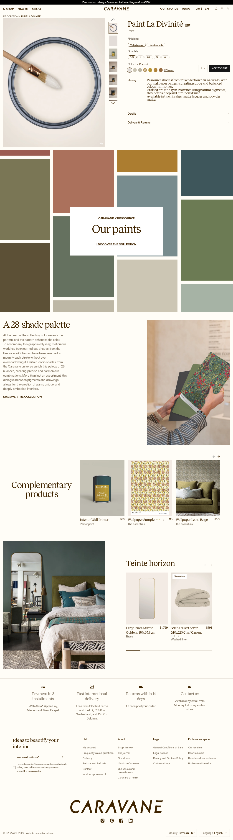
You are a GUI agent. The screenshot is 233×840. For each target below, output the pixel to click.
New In (23, 8)
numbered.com (45, 833)
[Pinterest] (112, 821)
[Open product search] (216, 9)
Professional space (199, 739)
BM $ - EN (203, 8)
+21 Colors (169, 70)
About (187, 8)
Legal (156, 739)
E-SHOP (8, 8)
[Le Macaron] (135, 70)
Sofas (36, 8)
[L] (145, 70)
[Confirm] (62, 757)
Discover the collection (22, 396)
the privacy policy (32, 771)
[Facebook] (121, 821)
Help (85, 739)
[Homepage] (116, 8)
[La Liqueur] (150, 70)
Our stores (169, 8)
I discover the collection (116, 244)
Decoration (10, 16)
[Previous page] (113, 19)
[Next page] (113, 103)
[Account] (222, 9)
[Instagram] (102, 821)
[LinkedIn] (131, 821)
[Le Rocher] (140, 70)
